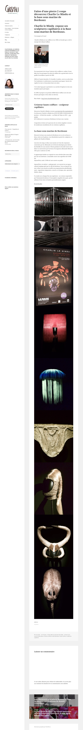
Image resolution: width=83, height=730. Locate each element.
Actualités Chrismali (9, 21)
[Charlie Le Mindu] (41, 54)
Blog (6, 39)
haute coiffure (63, 636)
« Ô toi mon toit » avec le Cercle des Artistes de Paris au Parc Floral (12, 141)
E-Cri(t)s (7, 32)
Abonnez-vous (9, 108)
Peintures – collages (9, 37)
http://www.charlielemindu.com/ (50, 98)
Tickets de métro (9, 26)
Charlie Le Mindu (48, 636)
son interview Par (64, 111)
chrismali (44, 634)
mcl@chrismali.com (9, 73)
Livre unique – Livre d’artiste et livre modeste (11, 29)
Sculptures (7, 34)
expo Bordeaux (55, 636)
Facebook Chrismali (11, 177)
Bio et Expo (7, 42)
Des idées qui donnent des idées (55, 634)
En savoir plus (38, 184)
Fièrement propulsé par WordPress (42, 727)
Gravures (7, 23)
